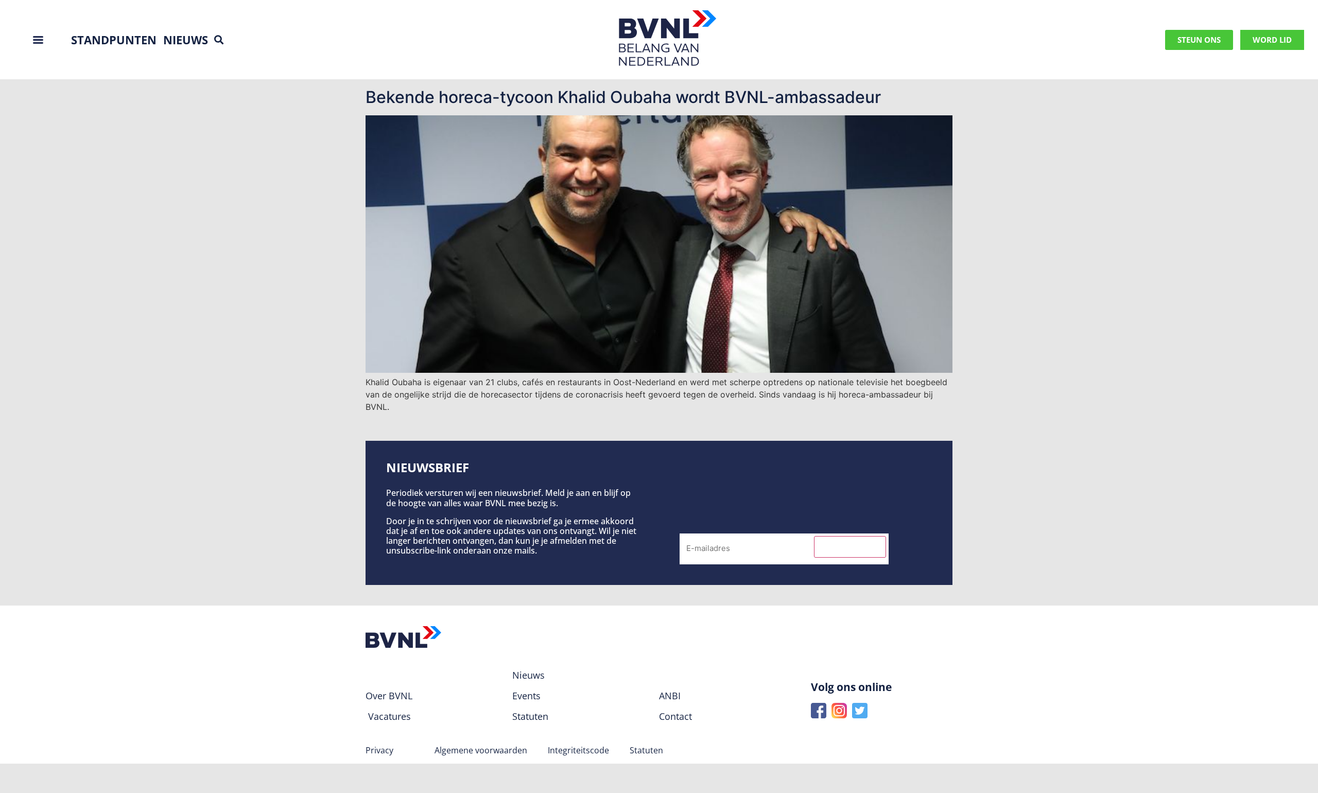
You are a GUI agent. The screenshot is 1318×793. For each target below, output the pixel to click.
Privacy (379, 750)
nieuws (185, 39)
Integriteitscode (578, 750)
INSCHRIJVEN (850, 547)
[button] (218, 39)
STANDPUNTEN (114, 39)
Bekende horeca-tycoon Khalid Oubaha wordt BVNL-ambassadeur (623, 97)
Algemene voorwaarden (481, 750)
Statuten (646, 750)
